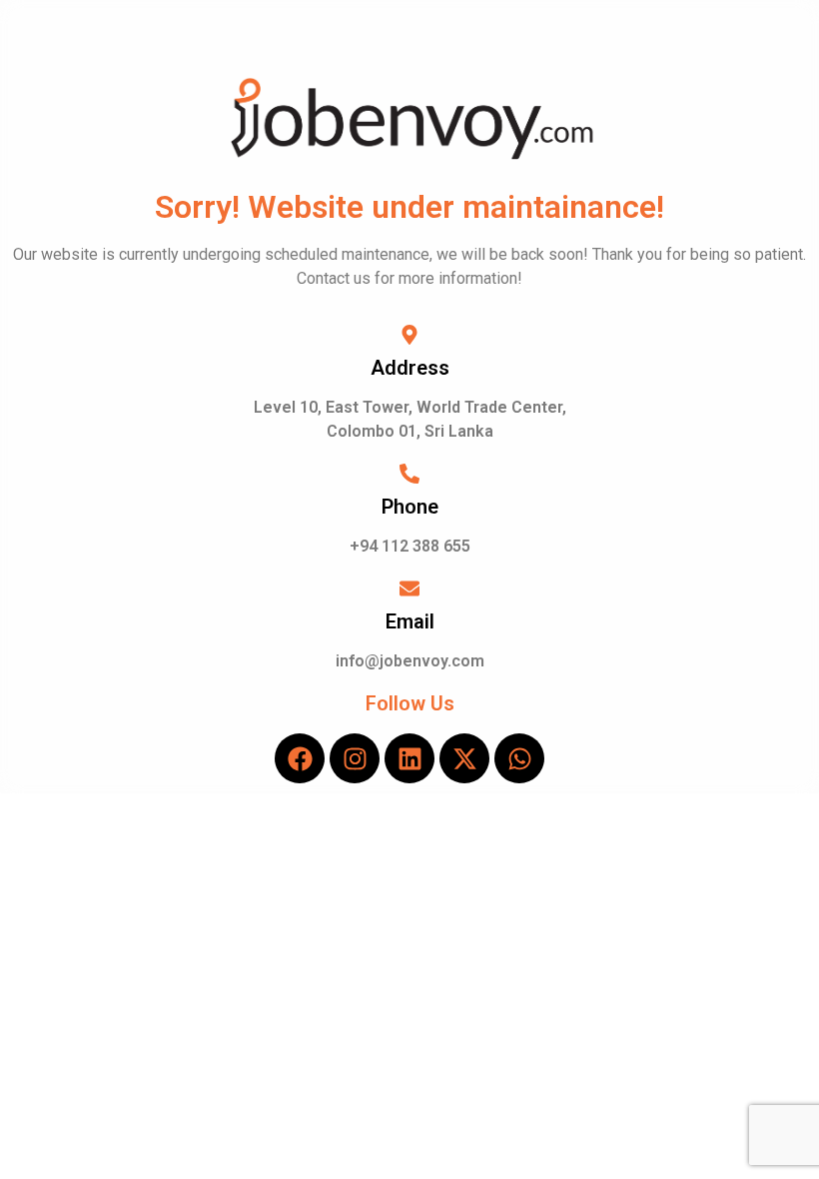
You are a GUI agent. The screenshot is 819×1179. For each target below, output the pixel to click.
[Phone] (409, 475)
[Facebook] (300, 758)
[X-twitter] (464, 758)
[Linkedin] (409, 758)
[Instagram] (355, 758)
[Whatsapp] (519, 758)
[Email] (409, 590)
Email (410, 621)
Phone (410, 507)
